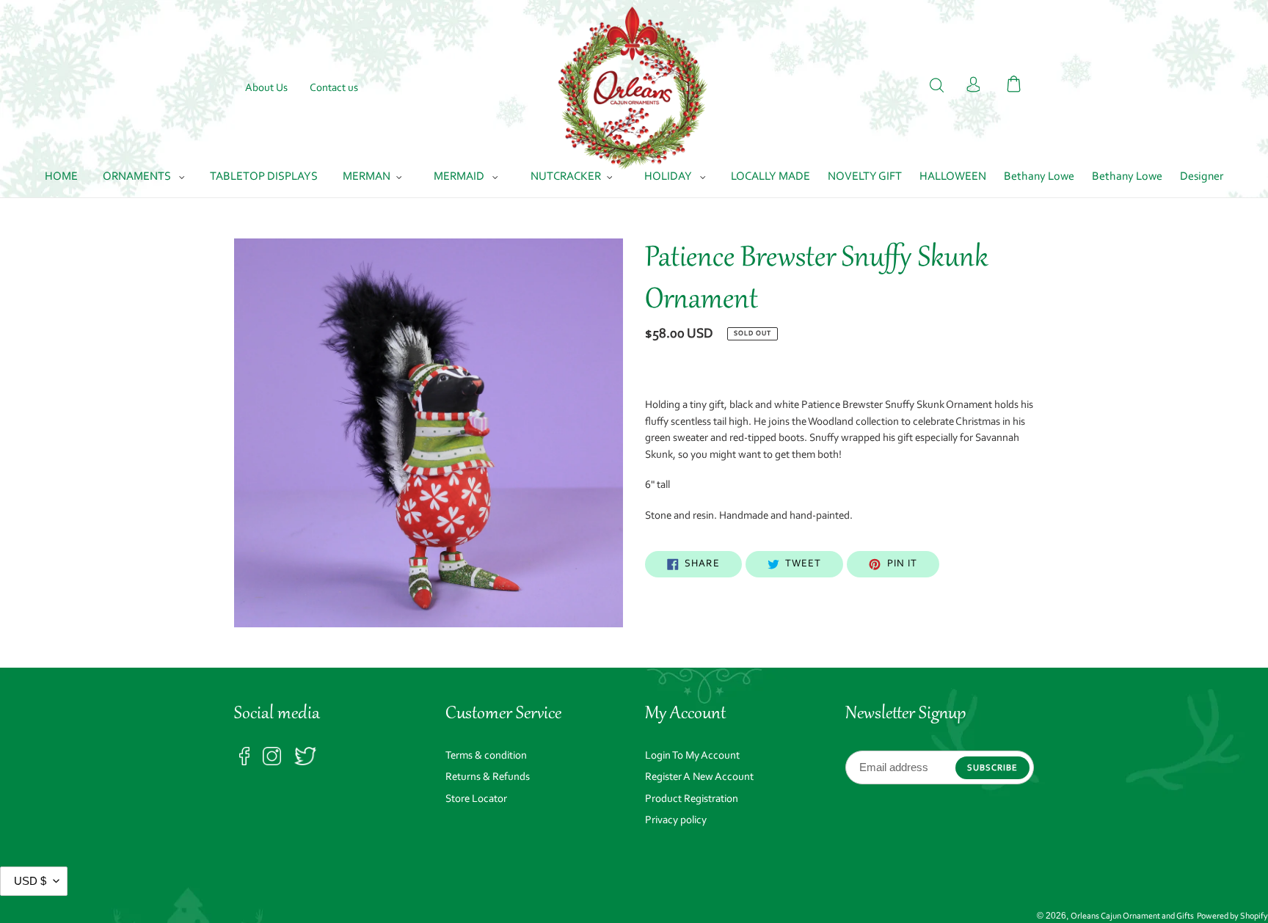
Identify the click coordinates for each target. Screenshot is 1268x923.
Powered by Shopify (1232, 916)
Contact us (334, 88)
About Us (266, 88)
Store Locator (476, 799)
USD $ (30, 881)
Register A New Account (699, 777)
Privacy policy (676, 820)
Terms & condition (486, 756)
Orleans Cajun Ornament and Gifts (1132, 916)
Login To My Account (692, 756)
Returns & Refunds (487, 777)
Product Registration (691, 799)
